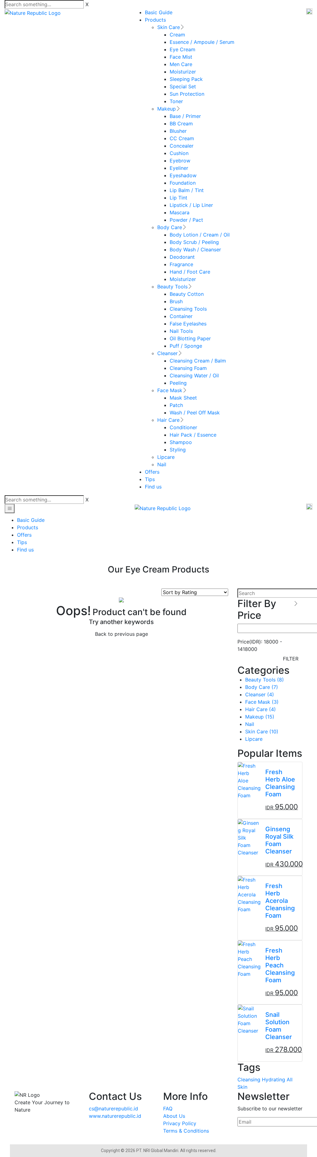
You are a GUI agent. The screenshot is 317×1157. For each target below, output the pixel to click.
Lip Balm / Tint (187, 190)
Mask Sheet (183, 398)
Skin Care (168, 27)
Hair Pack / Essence (193, 435)
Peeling (178, 383)
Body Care (169, 227)
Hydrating (273, 1079)
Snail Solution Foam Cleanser (278, 1026)
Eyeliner (179, 168)
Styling (178, 449)
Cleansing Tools (188, 309)
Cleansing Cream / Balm (198, 361)
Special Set (183, 86)
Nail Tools (181, 331)
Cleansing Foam (188, 368)
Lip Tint (178, 198)
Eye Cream (182, 49)
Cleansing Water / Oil (194, 375)
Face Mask (169, 390)
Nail (161, 464)
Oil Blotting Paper (190, 338)
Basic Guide (158, 12)
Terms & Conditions (186, 1131)
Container (181, 316)
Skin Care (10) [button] (261, 731)
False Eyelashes (188, 324)
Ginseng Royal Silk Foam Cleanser (279, 840)
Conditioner (183, 427)
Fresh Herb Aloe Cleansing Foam (280, 783)
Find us (153, 487)
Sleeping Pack (186, 79)
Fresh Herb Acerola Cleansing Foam (280, 900)
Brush (176, 301)
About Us (174, 1116)
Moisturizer (183, 72)
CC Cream (182, 138)
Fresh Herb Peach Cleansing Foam (280, 965)
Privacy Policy (179, 1123)
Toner (176, 101)
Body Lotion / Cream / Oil (200, 235)
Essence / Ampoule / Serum (202, 42)
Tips (150, 479)
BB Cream (181, 123)
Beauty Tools (172, 286)
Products (155, 20)
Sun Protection (187, 94)
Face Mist (181, 57)
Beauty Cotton (187, 294)
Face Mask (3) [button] (262, 702)
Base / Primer (185, 116)
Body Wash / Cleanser (195, 249)
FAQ (167, 1108)
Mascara (179, 212)
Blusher (178, 131)
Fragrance (181, 264)
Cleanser (167, 353)
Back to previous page (121, 634)
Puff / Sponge (186, 346)
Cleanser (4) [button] (259, 694)
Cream (177, 34)
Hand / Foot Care (190, 272)
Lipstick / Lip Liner (191, 205)
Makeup (166, 109)
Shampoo (181, 442)
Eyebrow (180, 160)
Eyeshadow (183, 175)
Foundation (183, 183)
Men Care (181, 64)
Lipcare (166, 457)
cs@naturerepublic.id (113, 1108)
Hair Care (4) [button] (260, 709)
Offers (152, 472)
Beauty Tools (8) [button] (264, 680)
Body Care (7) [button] (261, 687)
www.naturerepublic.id (115, 1116)
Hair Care (168, 420)
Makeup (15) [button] (259, 717)
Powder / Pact (186, 220)
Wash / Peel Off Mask (195, 412)
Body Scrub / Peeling (194, 242)
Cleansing (248, 1079)
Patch (176, 405)
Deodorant (182, 257)
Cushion (179, 153)
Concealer (181, 146)
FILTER (290, 659)
